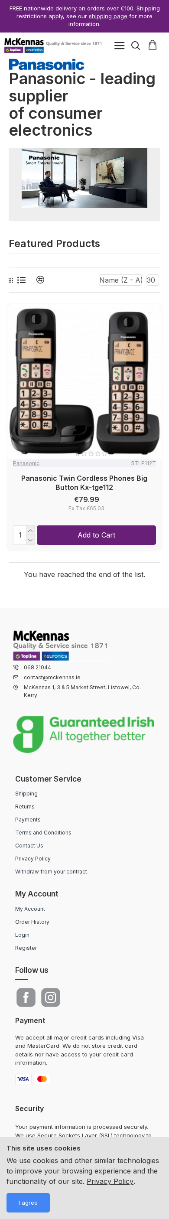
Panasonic (26, 463)
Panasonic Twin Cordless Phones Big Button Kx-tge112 (84, 483)
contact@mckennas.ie (52, 677)
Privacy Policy (110, 1181)
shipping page (108, 16)
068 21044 (37, 667)
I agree (28, 1202)
